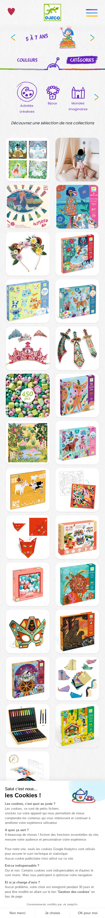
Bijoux (52, 103)
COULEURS (27, 60)
